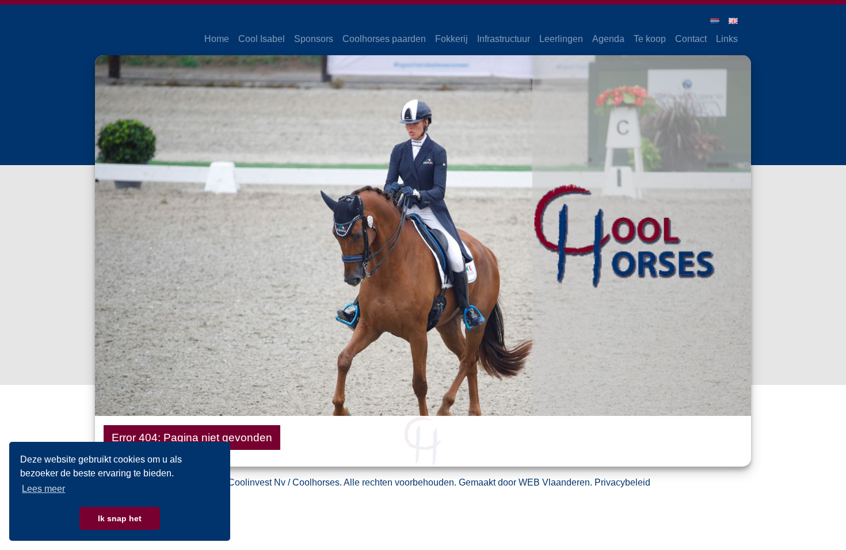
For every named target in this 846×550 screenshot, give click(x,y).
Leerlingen (561, 39)
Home (216, 39)
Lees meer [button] (43, 489)
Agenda (608, 39)
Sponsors (313, 39)
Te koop (650, 39)
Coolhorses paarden (384, 39)
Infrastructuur (503, 39)
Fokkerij (451, 39)
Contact (691, 39)
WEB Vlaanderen (554, 482)
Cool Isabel (261, 39)
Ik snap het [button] (120, 518)
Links (727, 39)
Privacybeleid (622, 482)
